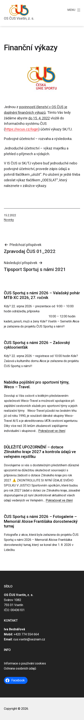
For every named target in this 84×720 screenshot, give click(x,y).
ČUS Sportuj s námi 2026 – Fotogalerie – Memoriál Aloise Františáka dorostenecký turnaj (41, 521)
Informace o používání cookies (25, 663)
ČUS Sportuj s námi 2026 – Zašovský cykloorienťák (37, 345)
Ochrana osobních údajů (20, 668)
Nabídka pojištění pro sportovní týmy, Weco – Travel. (36, 384)
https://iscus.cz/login (21, 129)
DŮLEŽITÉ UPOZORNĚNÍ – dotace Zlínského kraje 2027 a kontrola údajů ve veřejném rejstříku (40, 452)
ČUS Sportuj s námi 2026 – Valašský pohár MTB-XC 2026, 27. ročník (42, 295)
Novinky (9, 219)
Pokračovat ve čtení (51, 431)
